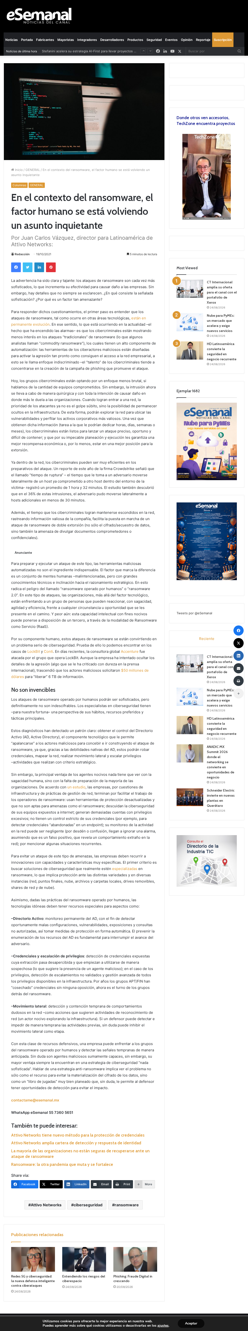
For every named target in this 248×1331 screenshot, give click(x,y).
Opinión (187, 40)
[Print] (238, 681)
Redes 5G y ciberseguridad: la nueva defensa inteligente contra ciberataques (33, 1281)
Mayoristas (65, 40)
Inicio (18, 170)
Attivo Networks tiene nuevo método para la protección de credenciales (78, 1135)
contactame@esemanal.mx (35, 1100)
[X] (179, 51)
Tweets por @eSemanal (194, 613)
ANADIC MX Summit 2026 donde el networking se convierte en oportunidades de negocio (220, 762)
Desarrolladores (112, 40)
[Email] (238, 668)
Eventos (171, 40)
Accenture (130, 651)
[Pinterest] (51, 267)
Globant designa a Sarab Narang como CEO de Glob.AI (83, 54)
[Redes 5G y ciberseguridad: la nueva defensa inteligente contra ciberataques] (33, 1259)
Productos (135, 40)
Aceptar (191, 1323)
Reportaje (203, 40)
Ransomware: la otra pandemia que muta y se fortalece (62, 1164)
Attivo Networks (46, 1204)
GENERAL (32, 170)
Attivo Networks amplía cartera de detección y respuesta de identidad (76, 1142)
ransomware (127, 1204)
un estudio (76, 787)
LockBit (33, 651)
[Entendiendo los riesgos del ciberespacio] (84, 1259)
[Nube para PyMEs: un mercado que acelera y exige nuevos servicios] (190, 322)
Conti (48, 651)
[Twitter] (27, 267)
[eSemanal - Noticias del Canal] (41, 16)
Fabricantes (45, 40)
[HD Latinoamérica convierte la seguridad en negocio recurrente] (190, 350)
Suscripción (223, 40)
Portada (27, 40)
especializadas (124, 868)
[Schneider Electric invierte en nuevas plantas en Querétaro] (190, 797)
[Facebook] (16, 267)
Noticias (11, 40)
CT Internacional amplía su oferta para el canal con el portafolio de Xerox (222, 292)
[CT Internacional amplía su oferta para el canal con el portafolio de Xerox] (190, 289)
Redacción (22, 254)
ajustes (163, 1325)
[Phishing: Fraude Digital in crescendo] (135, 1259)
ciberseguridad (88, 1204)
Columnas (19, 185)
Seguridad (154, 40)
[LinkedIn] (39, 267)
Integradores (87, 40)
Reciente (206, 638)
